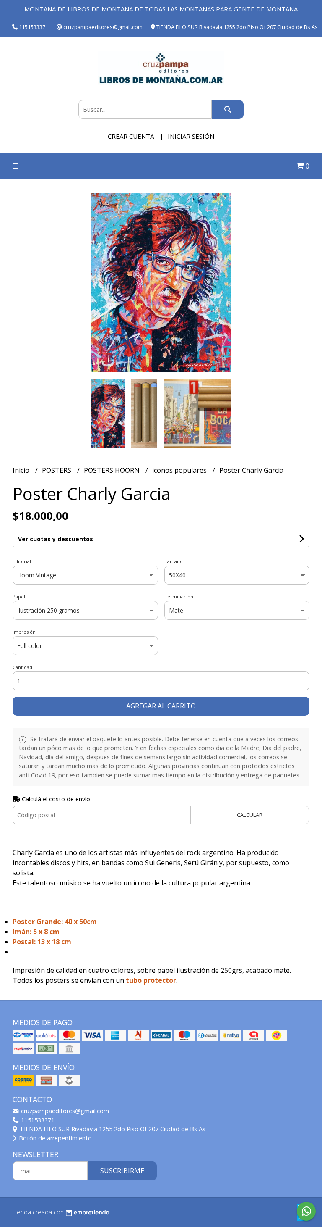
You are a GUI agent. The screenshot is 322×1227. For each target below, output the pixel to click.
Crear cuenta (131, 136)
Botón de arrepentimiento (54, 1138)
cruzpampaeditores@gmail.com (64, 1111)
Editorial (22, 561)
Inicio (22, 470)
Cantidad (22, 667)
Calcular (249, 815)
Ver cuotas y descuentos (55, 539)
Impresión (24, 632)
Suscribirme (122, 1170)
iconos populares (180, 470)
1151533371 (37, 1120)
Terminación (178, 596)
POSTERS (57, 470)
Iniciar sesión (191, 136)
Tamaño (173, 561)
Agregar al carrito (161, 706)
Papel (19, 596)
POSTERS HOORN (112, 470)
